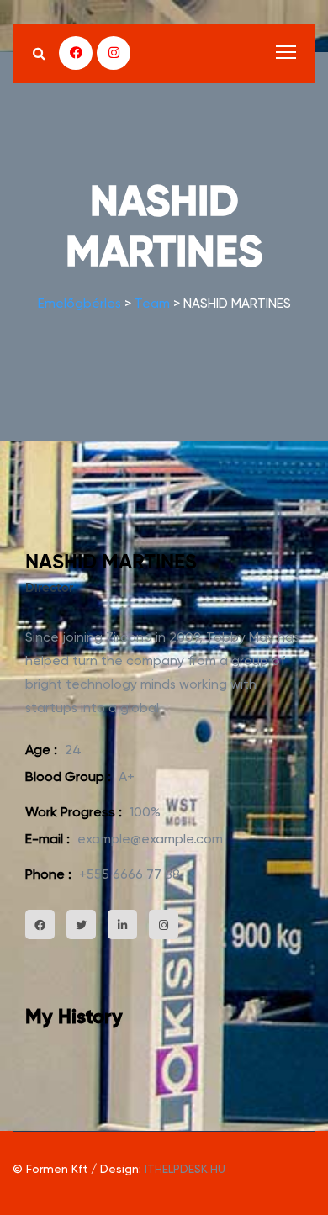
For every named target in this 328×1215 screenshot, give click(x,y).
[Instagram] (113, 53)
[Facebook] (76, 53)
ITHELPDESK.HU (185, 1168)
